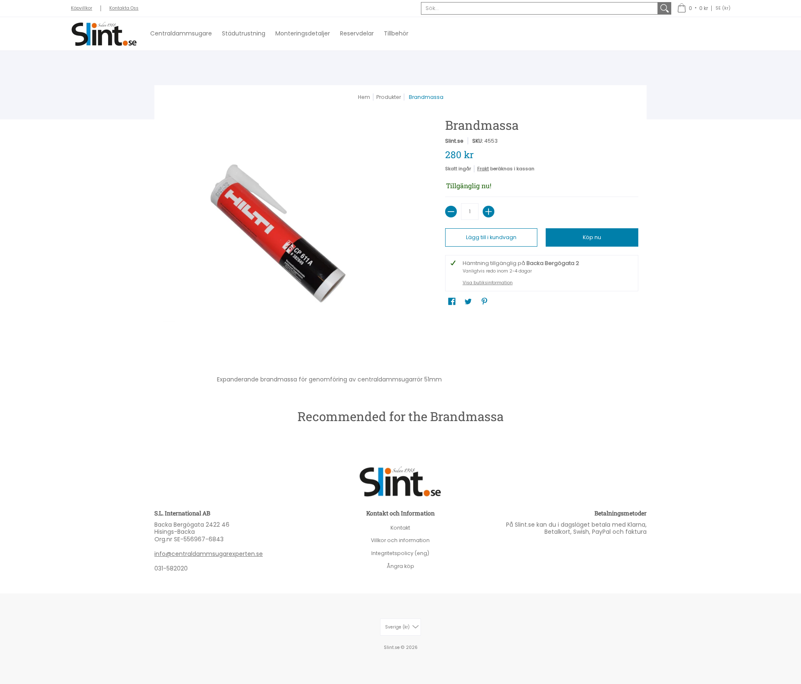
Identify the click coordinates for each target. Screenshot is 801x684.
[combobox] (539, 8)
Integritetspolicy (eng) (400, 553)
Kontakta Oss (124, 8)
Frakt (483, 168)
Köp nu (592, 237)
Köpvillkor (81, 8)
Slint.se (454, 140)
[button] (692, 8)
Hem (364, 97)
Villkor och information (400, 540)
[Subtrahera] (451, 211)
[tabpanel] (400, 378)
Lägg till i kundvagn (491, 237)
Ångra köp (400, 566)
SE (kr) (722, 8)
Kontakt (400, 527)
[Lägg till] (488, 211)
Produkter (388, 97)
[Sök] (664, 8)
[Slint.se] (104, 33)
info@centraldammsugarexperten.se (208, 554)
